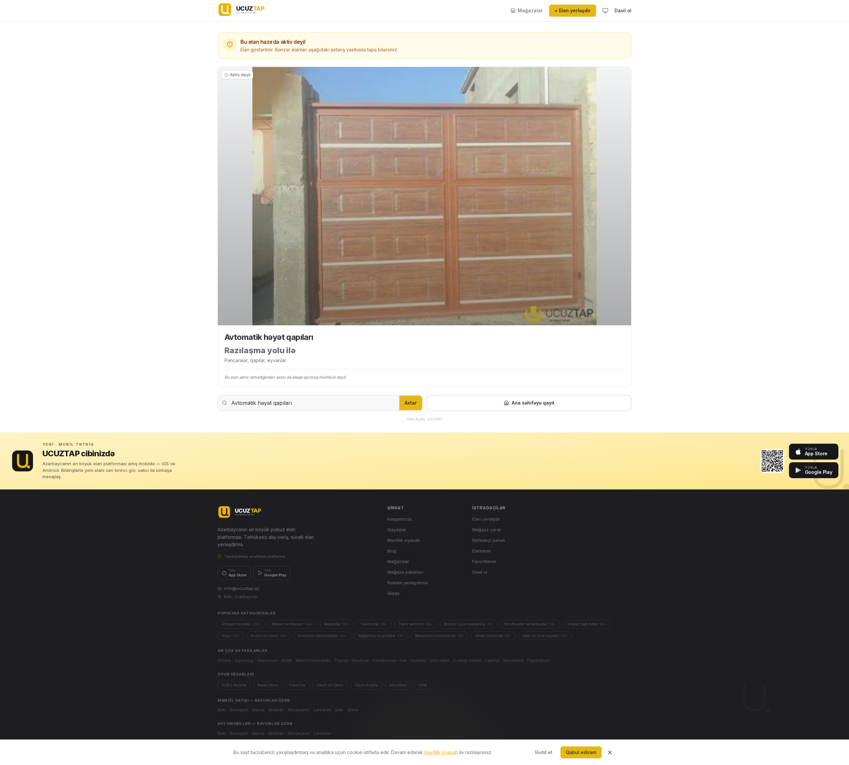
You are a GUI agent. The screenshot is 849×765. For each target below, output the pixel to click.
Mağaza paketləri (405, 572)
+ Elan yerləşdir (573, 10)
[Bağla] (610, 752)
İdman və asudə (493, 635)
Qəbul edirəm (581, 752)
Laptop (492, 660)
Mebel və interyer (292, 624)
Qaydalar (396, 529)
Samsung (244, 660)
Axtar (411, 403)
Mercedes (267, 660)
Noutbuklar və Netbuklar (530, 624)
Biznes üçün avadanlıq (468, 624)
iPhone (224, 660)
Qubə (352, 709)
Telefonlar (373, 624)
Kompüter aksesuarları (322, 635)
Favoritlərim (484, 561)
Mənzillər (336, 624)
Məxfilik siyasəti (403, 540)
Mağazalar (398, 561)
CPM (422, 685)
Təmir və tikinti (416, 624)
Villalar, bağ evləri (586, 624)
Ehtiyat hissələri (241, 624)
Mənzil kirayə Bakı (313, 660)
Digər (230, 635)
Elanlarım (481, 550)
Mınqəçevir (298, 709)
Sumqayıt (239, 709)
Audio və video (269, 635)
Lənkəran (322, 709)
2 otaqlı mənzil (467, 660)
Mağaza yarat (486, 529)
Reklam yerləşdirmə (407, 582)
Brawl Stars (267, 685)
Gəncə (258, 709)
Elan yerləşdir (486, 519)
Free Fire (297, 685)
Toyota (341, 660)
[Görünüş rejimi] (605, 10)
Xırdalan (276, 709)
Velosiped (513, 660)
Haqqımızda (399, 519)
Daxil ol (623, 10)
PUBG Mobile (234, 685)
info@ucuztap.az (241, 588)
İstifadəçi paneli (488, 540)
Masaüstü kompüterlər (439, 635)
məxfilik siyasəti (441, 752)
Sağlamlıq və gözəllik (381, 635)
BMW (287, 660)
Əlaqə (393, 593)
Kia (403, 660)
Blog (391, 550)
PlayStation (538, 660)
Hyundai (418, 660)
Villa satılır (439, 660)
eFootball (398, 685)
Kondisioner (384, 660)
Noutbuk (360, 660)
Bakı (222, 709)
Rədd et (544, 752)
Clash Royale (366, 685)
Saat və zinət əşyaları (544, 635)
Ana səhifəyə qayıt (533, 403)
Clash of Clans (330, 685)
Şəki (339, 709)
